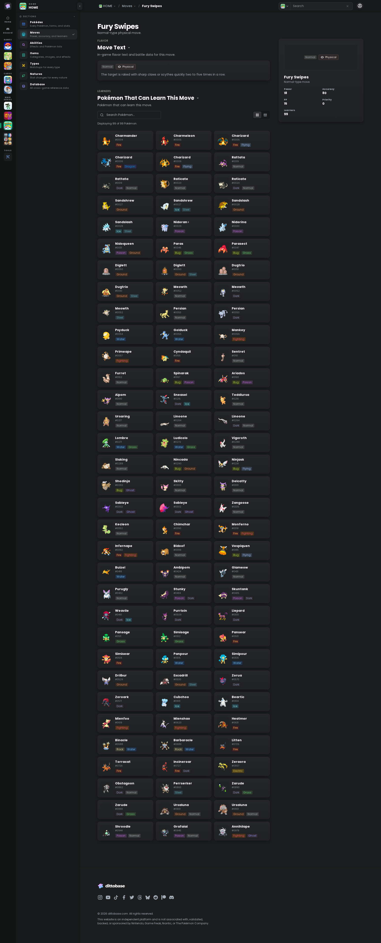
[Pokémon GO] (8, 46)
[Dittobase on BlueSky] (147, 897)
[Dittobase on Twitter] (131, 897)
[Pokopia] (8, 56)
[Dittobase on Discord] (171, 897)
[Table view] (265, 115)
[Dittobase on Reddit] (155, 897)
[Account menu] (359, 5)
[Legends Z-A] (8, 106)
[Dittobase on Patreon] (163, 897)
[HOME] (8, 125)
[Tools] (8, 157)
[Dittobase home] (7, 6)
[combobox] (321, 6)
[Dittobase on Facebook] (123, 897)
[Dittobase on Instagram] (100, 897)
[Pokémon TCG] (8, 89)
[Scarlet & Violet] (8, 115)
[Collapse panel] (79, 6)
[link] (47, 24)
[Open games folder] (8, 139)
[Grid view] (257, 115)
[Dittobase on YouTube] (108, 897)
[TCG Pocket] (8, 80)
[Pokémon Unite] (8, 66)
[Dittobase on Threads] (139, 897)
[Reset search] (347, 6)
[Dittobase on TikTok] (116, 897)
